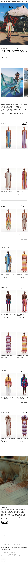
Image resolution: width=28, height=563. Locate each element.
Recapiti (22, 557)
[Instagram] (1, 541)
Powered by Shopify (7, 559)
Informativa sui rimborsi (8, 552)
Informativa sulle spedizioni (10, 557)
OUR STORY (4, 522)
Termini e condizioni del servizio (11, 555)
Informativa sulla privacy (9, 554)
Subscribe (23, 535)
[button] (22, 100)
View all (24, 123)
